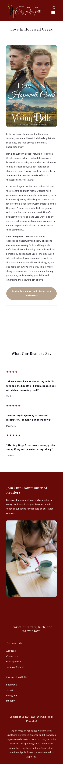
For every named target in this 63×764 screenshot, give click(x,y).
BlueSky (10, 700)
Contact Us (12, 656)
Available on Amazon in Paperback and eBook (31, 293)
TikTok (9, 689)
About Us (11, 650)
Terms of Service (15, 667)
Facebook (11, 684)
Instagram (11, 695)
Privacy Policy (13, 661)
